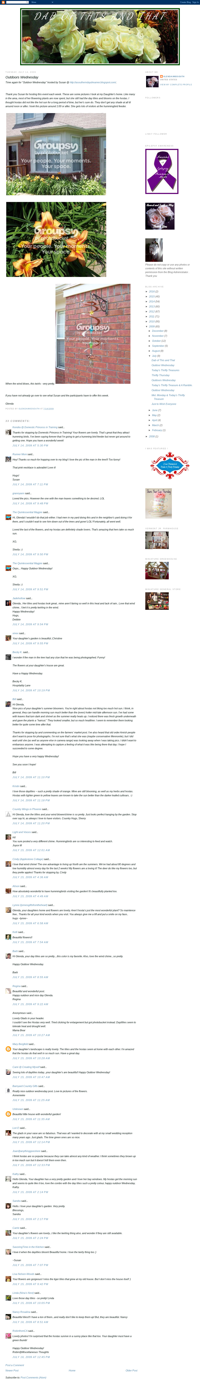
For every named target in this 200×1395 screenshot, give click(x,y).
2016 (152, 291)
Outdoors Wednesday (164, 380)
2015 (152, 296)
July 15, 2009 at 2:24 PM (30, 1238)
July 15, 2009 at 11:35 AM (31, 1119)
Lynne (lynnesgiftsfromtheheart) (29, 905)
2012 (152, 311)
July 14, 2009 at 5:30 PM (30, 445)
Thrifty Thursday (161, 375)
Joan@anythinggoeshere (26, 1151)
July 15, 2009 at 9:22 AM (30, 1004)
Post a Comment (14, 1365)
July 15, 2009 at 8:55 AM (30, 977)
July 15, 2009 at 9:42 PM (30, 1284)
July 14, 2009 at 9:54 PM (30, 624)
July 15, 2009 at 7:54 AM (30, 942)
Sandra (16, 1201)
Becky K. (17, 652)
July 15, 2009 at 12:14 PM (31, 1142)
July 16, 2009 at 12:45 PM (31, 1357)
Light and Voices (21, 832)
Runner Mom (19, 454)
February (157, 430)
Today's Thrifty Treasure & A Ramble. (172, 385)
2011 (152, 316)
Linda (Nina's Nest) (23, 1293)
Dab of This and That (100, 16)
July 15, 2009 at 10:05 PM (31, 1303)
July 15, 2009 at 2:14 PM (30, 1192)
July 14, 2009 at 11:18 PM (31, 800)
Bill (14, 699)
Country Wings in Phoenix (26, 809)
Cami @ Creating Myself (26, 1067)
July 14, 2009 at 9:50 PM (30, 554)
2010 (152, 321)
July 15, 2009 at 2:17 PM (30, 1219)
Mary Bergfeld (20, 1044)
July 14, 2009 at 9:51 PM (30, 589)
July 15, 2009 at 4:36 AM (30, 877)
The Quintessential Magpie (27, 512)
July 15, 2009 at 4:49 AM (30, 896)
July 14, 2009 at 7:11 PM (30, 484)
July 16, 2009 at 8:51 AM (30, 1322)
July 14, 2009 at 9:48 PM (30, 503)
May (154, 415)
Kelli (15, 932)
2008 (152, 436)
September (158, 346)
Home (72, 1370)
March (156, 425)
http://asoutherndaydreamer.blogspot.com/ (93, 82)
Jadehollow (18, 598)
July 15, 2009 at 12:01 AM (31, 850)
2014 (152, 301)
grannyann (18, 493)
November (158, 336)
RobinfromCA (20, 1331)
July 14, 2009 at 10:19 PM (31, 690)
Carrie (15, 1228)
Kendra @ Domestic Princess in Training (35, 427)
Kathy (15, 1174)
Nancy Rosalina (21, 1312)
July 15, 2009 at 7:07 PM (30, 1265)
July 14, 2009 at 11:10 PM (31, 777)
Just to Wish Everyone (164, 404)
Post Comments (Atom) (33, 1377)
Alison (16, 886)
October (156, 341)
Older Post (131, 1370)
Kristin (16, 786)
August (156, 351)
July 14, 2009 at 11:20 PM (31, 823)
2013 (152, 306)
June (155, 410)
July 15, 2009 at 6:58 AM (30, 923)
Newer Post (11, 1370)
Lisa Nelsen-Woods (23, 1274)
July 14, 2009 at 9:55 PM (30, 643)
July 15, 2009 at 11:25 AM (31, 1100)
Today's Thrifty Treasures (165, 370)
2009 (152, 326)
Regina (16, 986)
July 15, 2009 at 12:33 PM (31, 1165)
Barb (15, 951)
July (154, 356)
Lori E (15, 1128)
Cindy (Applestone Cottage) (27, 859)
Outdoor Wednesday (163, 365)
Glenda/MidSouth (174, 76)
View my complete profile (176, 85)
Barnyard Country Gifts (25, 1086)
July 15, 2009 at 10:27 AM (31, 1035)
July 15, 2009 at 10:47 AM (31, 1077)
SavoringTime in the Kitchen (28, 1247)
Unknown (17, 1109)
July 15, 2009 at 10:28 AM (31, 1058)
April (155, 420)
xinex (15, 633)
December (158, 331)
